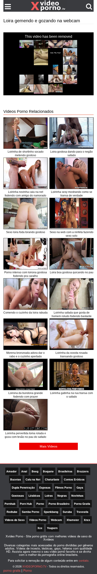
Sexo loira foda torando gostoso (25, 232)
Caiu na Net (32, 479)
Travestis (82, 512)
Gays (79, 487)
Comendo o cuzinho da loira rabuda (25, 312)
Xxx (39, 528)
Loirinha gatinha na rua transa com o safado (71, 395)
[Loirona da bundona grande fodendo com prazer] (25, 374)
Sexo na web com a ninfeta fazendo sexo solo (71, 234)
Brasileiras (65, 471)
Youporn (52, 528)
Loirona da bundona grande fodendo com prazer (25, 395)
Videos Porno (37, 520)
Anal (24, 471)
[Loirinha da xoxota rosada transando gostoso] (71, 334)
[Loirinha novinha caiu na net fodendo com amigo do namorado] (25, 173)
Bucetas (15, 479)
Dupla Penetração (23, 487)
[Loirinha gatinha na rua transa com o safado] (71, 374)
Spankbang (51, 512)
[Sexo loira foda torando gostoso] (25, 213)
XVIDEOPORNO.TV (34, 566)
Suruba (67, 512)
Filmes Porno (63, 487)
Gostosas (18, 496)
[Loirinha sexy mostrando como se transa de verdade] (71, 173)
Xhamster (73, 520)
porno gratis (12, 570)
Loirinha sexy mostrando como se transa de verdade (71, 193)
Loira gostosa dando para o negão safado (71, 153)
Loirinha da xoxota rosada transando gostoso (71, 354)
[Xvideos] (48, 5)
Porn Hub (26, 504)
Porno (40, 504)
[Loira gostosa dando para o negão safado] (71, 133)
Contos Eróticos (74, 479)
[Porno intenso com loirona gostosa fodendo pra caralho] (25, 253)
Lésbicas (34, 496)
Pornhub (10, 504)
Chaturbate (52, 479)
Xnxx (87, 520)
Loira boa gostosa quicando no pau (71, 272)
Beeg (35, 471)
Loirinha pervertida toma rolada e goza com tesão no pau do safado (25, 435)
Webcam (56, 520)
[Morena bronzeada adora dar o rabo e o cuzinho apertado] (25, 334)
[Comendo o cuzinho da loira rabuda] (25, 293)
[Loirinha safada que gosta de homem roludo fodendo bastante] (71, 293)
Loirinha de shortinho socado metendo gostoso (26, 153)
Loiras (49, 496)
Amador (11, 471)
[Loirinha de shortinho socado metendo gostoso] (25, 133)
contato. (84, 560)
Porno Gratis (82, 504)
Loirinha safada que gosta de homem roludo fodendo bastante (72, 314)
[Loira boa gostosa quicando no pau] (71, 253)
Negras (62, 496)
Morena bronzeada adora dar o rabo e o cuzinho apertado (25, 354)
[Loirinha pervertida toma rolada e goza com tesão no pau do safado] (25, 414)
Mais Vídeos (48, 446)
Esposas (45, 487)
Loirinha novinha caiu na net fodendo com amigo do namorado (25, 193)
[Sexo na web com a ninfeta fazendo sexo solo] (71, 213)
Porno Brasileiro (58, 504)
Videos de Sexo (15, 520)
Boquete (48, 471)
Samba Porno (30, 512)
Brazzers (83, 471)
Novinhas (77, 496)
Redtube (12, 512)
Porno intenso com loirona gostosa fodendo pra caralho (25, 274)
